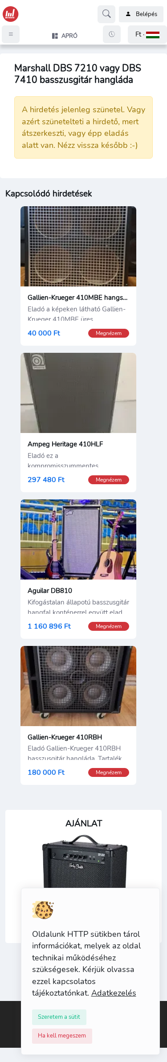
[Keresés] (106, 14)
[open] (7, 1007)
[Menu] (11, 34)
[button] (147, 34)
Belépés (146, 14)
